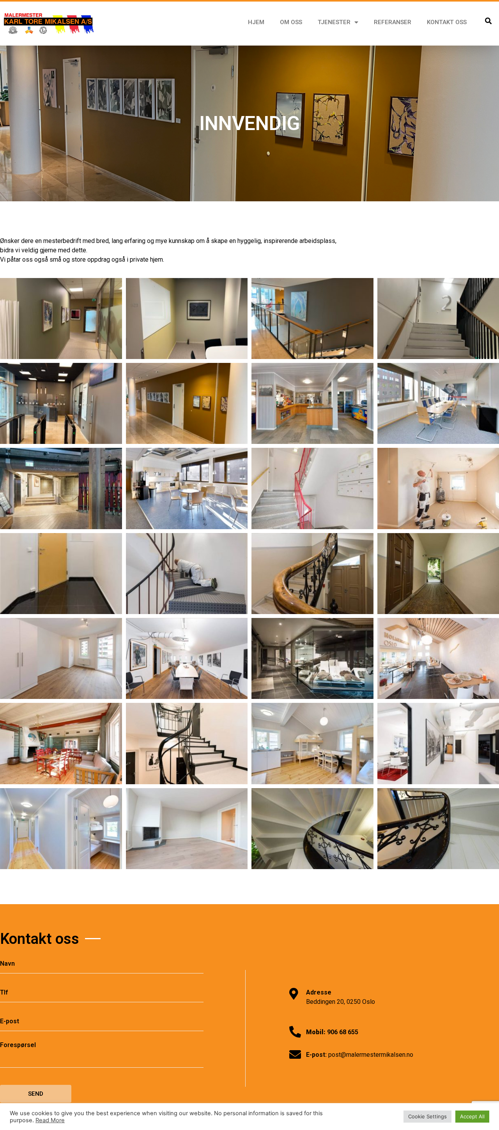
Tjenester (334, 22)
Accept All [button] (472, 1116)
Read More (50, 1120)
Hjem (256, 22)
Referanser (392, 22)
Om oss (291, 22)
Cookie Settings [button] (427, 1116)
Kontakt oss (447, 22)
